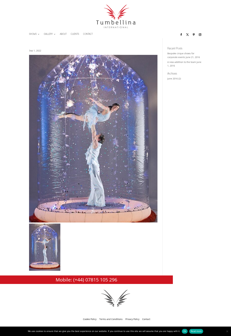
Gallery (48, 34)
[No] (227, 331)
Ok (184, 331)
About (63, 34)
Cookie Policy (89, 319)
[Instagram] (200, 35)
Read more (196, 331)
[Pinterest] (193, 35)
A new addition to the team (181, 62)
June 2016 (172, 78)
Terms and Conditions (111, 319)
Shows (33, 34)
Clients (75, 34)
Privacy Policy (132, 319)
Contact (88, 34)
